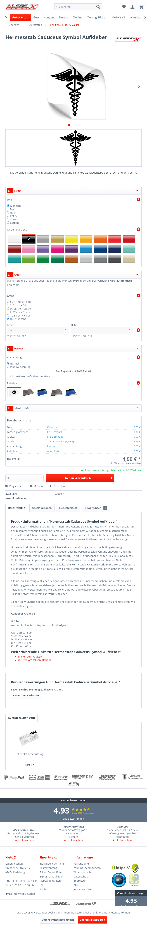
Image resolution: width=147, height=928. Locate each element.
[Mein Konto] (132, 6)
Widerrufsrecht (83, 872)
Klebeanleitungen (50, 880)
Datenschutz (81, 876)
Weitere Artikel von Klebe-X (34, 660)
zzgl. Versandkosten (131, 462)
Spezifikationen (42, 508)
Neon (13, 212)
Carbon (14, 222)
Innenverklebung (20, 367)
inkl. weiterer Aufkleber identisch (30, 376)
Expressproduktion (50, 876)
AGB (76, 885)
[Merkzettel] (123, 6)
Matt (13, 209)
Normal (14, 363)
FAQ (41, 885)
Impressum (80, 880)
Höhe (74, 325)
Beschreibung (16, 508)
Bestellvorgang (48, 868)
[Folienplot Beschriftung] (29, 737)
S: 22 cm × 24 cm (20, 305)
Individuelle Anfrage (51, 863)
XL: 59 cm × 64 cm (20, 315)
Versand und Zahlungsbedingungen (87, 866)
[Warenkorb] (141, 6)
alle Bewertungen (73, 818)
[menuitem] (78, 6)
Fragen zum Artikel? (29, 656)
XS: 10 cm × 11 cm (21, 302)
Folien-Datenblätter (51, 872)
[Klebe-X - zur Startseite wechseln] (22, 7)
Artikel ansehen (24, 840)
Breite (10, 325)
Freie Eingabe (18, 319)
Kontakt (44, 889)
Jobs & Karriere (83, 889)
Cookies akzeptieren (92, 919)
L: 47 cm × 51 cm (20, 312)
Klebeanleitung (68, 508)
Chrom (14, 219)
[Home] (6, 17)
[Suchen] (98, 6)
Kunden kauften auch (21, 717)
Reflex (13, 216)
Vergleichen (15, 486)
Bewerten (59, 486)
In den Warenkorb (78, 478)
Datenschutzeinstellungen (58, 919)
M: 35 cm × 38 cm (20, 308)
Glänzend (16, 205)
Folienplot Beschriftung (29, 754)
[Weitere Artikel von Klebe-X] (128, 40)
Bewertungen (95, 508)
